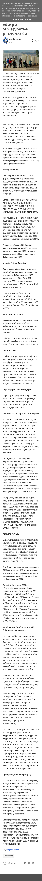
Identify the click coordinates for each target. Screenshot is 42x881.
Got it (28, 20)
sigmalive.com (13, 850)
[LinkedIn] (29, 863)
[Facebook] (32, 863)
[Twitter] (25, 863)
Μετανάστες (8, 856)
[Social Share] (32, 40)
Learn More (17, 20)
